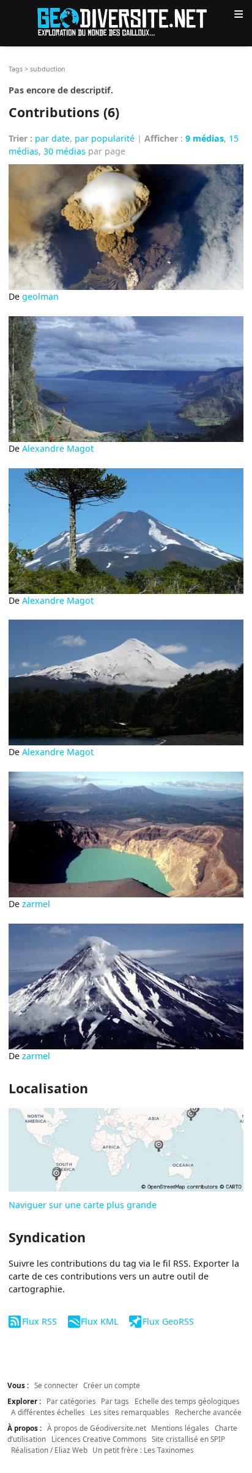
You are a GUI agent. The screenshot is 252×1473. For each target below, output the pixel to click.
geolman (40, 296)
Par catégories (71, 1401)
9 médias (204, 138)
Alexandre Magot (58, 448)
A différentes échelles (48, 1412)
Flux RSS (39, 1321)
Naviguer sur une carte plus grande (83, 1205)
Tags (16, 69)
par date (52, 138)
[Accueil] (126, 21)
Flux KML (99, 1321)
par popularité (105, 138)
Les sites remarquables (129, 1412)
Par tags (115, 1401)
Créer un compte (111, 1385)
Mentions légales (180, 1428)
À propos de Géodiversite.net (96, 1428)
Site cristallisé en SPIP (188, 1439)
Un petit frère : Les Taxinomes (143, 1450)
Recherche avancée (208, 1412)
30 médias (64, 151)
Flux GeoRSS (168, 1321)
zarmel (36, 904)
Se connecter (56, 1385)
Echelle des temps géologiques (187, 1401)
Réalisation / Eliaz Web (49, 1450)
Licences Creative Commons (99, 1439)
